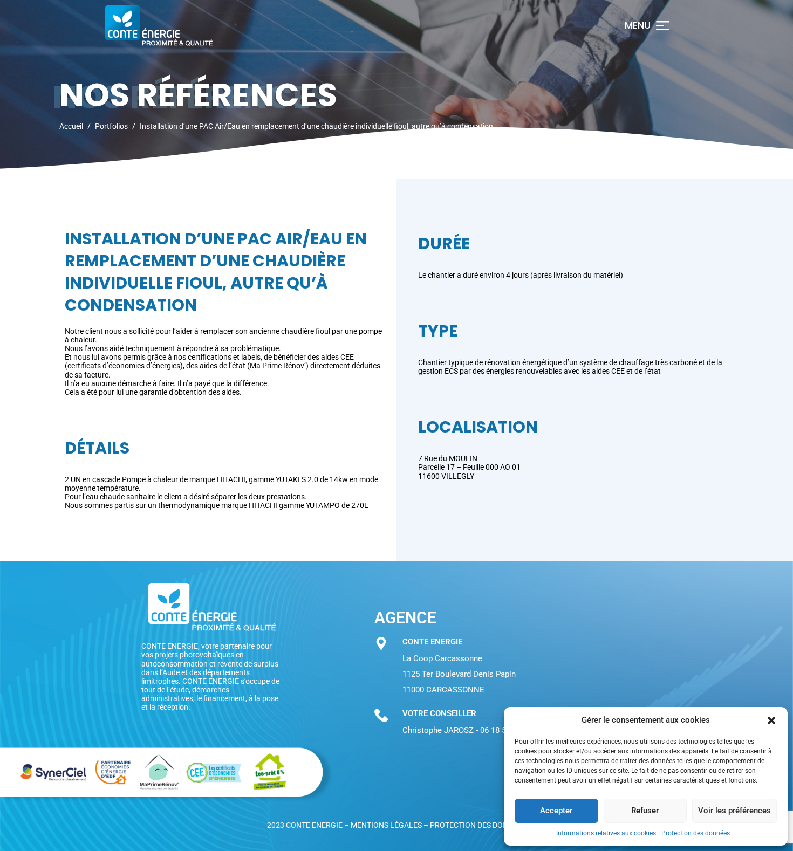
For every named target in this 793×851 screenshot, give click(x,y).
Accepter (556, 810)
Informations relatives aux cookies (606, 833)
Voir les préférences (734, 810)
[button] (771, 720)
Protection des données (695, 833)
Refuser (645, 810)
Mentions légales (386, 825)
